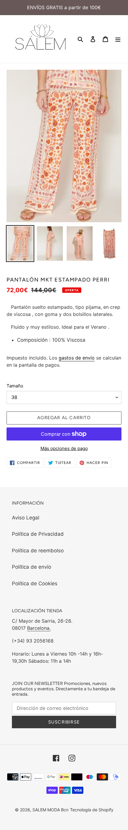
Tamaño (15, 386)
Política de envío (31, 567)
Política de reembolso (38, 551)
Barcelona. (39, 628)
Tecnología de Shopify (91, 809)
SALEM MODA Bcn (50, 809)
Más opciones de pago (64, 448)
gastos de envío (77, 358)
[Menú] (118, 39)
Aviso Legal (25, 518)
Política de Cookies (34, 583)
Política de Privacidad (38, 534)
